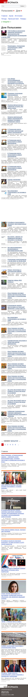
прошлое (14, 441)
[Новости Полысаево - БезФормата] (9, 2)
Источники (18, 16)
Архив (11, 16)
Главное (4, 16)
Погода (4, 19)
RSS (13, 694)
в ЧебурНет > (6, 22)
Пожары (23, 19)
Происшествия (13, 19)
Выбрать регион (5, 692)
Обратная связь (5, 691)
